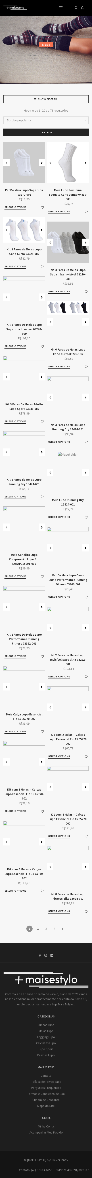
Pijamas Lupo (46, 1055)
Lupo (46, 55)
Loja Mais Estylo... (63, 1004)
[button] (42, 162)
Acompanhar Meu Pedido (46, 1132)
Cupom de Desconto (46, 1100)
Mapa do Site (46, 1106)
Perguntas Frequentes (46, 1088)
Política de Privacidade (46, 1082)
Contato (46, 1076)
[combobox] (46, 120)
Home (32, 55)
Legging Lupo (46, 1037)
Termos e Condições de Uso (46, 1094)
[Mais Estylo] (15, 8)
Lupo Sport (46, 1049)
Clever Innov (60, 1160)
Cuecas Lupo (46, 1025)
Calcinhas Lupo (46, 1043)
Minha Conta (46, 1126)
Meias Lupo (46, 1031)
